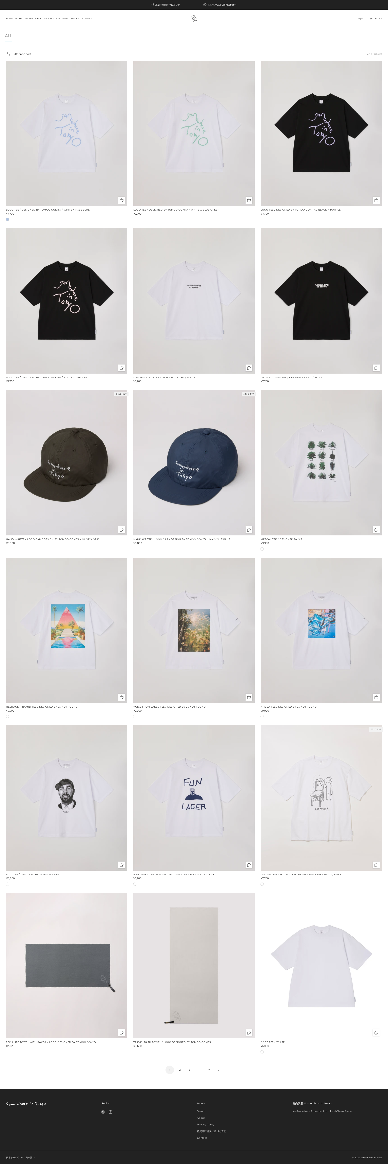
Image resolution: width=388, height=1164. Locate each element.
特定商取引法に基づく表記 (211, 1131)
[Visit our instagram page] (110, 1112)
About (201, 1117)
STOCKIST (76, 18)
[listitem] (165, 5)
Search (378, 18)
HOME (9, 18)
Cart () (368, 18)
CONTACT (87, 18)
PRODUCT (49, 18)
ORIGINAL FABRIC (33, 18)
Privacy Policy (205, 1124)
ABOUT (18, 18)
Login (360, 19)
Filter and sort (22, 54)
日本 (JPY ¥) (12, 1157)
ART (58, 18)
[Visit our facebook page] (103, 1112)
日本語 (29, 1157)
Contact (202, 1137)
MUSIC (65, 18)
